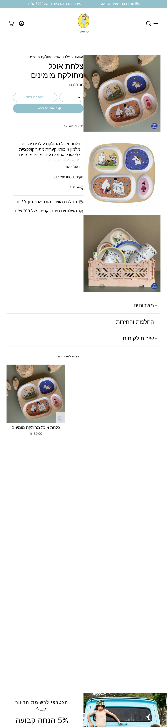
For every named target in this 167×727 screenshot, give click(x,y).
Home (79, 57)
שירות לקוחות (138, 338)
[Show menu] (155, 23)
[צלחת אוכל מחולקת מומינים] (36, 394)
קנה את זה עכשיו (48, 108)
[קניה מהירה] (60, 417)
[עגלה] (12, 23)
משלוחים (144, 305)
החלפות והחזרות (135, 322)
